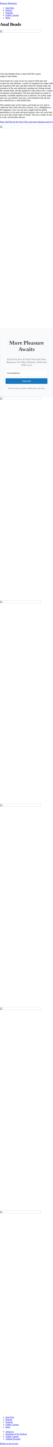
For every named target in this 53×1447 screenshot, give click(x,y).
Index (7, 1427)
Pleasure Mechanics (8, 3)
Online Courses (12, 1424)
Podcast (8, 1420)
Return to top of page (9, 1443)
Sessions (9, 1422)
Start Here (9, 1417)
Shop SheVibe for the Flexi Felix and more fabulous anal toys (26, 122)
